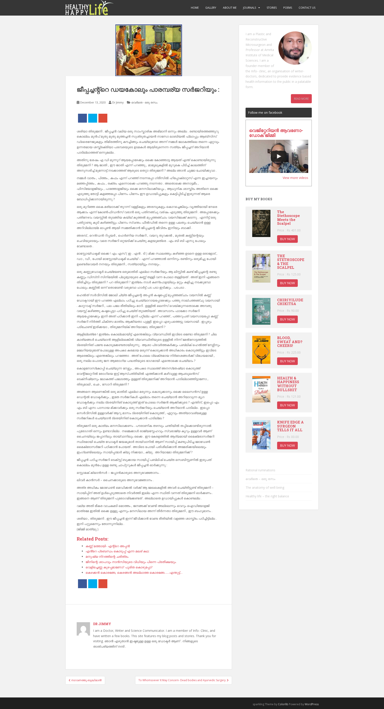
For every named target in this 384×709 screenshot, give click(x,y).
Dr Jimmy (118, 102)
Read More (301, 99)
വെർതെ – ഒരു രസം (260, 479)
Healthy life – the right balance (267, 496)
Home (195, 8)
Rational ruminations (260, 470)
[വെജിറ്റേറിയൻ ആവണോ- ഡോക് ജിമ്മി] (278, 156)
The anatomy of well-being (265, 487)
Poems (287, 8)
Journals (249, 8)
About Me (229, 8)
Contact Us (307, 8)
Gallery (210, 8)
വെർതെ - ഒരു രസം (144, 102)
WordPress (312, 704)
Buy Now (287, 239)
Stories (272, 8)
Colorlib (283, 704)
